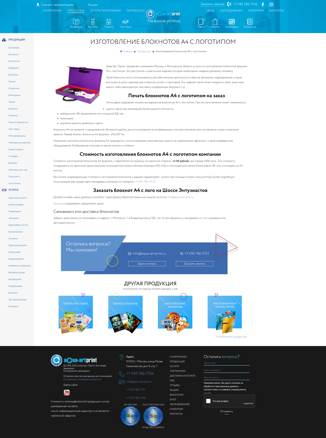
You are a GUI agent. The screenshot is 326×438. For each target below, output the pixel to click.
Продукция (75, 11)
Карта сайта (70, 385)
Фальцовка (14, 252)
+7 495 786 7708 (136, 398)
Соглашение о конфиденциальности (82, 379)
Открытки (13, 88)
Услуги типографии (105, 11)
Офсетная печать (17, 197)
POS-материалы (17, 135)
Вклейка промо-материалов (17, 276)
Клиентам (256, 11)
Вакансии (176, 395)
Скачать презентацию (57, 5)
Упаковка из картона (19, 142)
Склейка (12, 238)
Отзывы (175, 385)
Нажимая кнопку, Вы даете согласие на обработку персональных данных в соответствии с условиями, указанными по (225, 388)
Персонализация (17, 245)
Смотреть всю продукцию (231, 337)
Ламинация (14, 211)
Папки (201, 27)
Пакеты (215, 27)
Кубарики (13, 68)
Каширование (15, 258)
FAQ (172, 380)
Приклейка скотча (18, 224)
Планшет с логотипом (14, 180)
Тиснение (13, 218)
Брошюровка (15, 231)
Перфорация (15, 286)
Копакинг (13, 306)
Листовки (125, 27)
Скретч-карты (15, 149)
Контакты (276, 11)
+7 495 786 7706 (245, 4)
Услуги (174, 366)
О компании (52, 11)
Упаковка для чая (17, 169)
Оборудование (231, 11)
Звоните (58, 204)
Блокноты (250, 27)
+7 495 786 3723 (197, 253)
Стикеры (13, 156)
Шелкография (15, 204)
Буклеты (93, 27)
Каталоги (13, 54)
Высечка (12, 292)
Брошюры (76, 27)
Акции (92, 5)
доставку (203, 218)
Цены (210, 11)
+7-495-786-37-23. (145, 182)
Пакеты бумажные (18, 122)
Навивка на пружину (19, 265)
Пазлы (11, 81)
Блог (173, 399)
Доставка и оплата (182, 376)
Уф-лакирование (17, 299)
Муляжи (12, 163)
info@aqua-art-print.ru (180, 197)
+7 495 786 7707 (136, 390)
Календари (231, 27)
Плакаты (109, 27)
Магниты (13, 74)
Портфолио (135, 11)
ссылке (207, 393)
